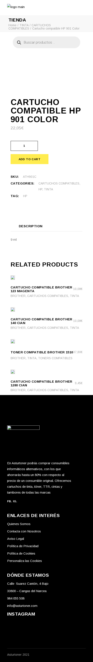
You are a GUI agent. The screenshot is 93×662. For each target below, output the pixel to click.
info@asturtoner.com (22, 606)
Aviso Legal (15, 538)
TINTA (48, 189)
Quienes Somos (18, 524)
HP (40, 189)
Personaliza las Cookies (24, 561)
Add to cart (29, 159)
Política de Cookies (21, 553)
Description (31, 226)
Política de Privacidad (22, 546)
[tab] (31, 226)
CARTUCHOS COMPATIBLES (58, 183)
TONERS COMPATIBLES (55, 358)
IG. (15, 501)
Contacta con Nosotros (24, 531)
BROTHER (18, 296)
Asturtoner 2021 (18, 654)
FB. (9, 501)
